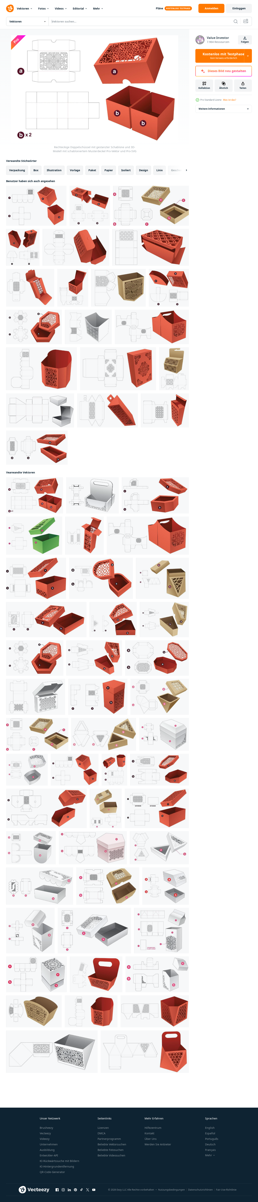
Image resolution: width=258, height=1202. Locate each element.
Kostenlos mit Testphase (224, 56)
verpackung (17, 170)
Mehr (96, 8)
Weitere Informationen (212, 108)
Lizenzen (103, 1128)
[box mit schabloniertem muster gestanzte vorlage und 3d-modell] (118, 368)
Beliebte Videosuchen (111, 1155)
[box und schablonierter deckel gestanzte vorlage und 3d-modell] (94, 930)
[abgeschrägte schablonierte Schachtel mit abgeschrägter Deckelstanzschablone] (157, 974)
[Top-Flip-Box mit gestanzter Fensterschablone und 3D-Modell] (72, 288)
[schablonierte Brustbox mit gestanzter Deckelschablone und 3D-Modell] (30, 930)
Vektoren (23, 8)
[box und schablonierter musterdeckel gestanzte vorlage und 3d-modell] (46, 619)
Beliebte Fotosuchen (111, 1150)
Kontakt (149, 1133)
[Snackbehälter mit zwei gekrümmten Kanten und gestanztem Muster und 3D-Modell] (152, 327)
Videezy (44, 1139)
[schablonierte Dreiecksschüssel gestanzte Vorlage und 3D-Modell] (52, 1051)
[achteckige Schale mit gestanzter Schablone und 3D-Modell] (41, 368)
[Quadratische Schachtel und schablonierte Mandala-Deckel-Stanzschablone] (36, 974)
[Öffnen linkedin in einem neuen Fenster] (69, 1189)
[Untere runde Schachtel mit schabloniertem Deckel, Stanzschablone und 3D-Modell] (31, 847)
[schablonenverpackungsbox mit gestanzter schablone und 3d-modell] (90, 206)
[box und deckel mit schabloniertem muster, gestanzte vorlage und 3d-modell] (36, 206)
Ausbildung (47, 1150)
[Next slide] (183, 170)
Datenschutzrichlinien (200, 1189)
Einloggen (239, 8)
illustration (54, 170)
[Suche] (235, 21)
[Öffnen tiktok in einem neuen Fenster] (81, 1189)
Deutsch (210, 1144)
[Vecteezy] (10, 8)
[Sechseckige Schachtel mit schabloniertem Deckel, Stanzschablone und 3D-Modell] (34, 327)
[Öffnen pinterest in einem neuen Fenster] (75, 1189)
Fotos (42, 8)
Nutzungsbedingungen (171, 1189)
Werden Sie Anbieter (158, 1144)
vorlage (75, 170)
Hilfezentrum (153, 1128)
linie (159, 170)
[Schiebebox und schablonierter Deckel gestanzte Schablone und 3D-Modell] (169, 288)
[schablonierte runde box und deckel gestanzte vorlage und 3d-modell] (27, 770)
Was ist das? (229, 99)
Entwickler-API (49, 1155)
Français (210, 1150)
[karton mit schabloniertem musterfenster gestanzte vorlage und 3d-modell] (165, 410)
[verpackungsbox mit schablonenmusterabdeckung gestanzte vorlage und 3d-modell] (23, 247)
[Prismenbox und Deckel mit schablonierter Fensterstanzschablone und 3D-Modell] (162, 578)
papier (108, 170)
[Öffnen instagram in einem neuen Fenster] (63, 1189)
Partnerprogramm (109, 1139)
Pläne (159, 8)
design (143, 170)
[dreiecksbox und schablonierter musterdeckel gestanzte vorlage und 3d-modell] (94, 658)
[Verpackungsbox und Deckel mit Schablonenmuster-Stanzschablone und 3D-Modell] (97, 697)
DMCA (101, 1133)
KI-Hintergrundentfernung (57, 1166)
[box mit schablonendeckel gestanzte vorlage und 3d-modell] (39, 886)
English (210, 1128)
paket (92, 170)
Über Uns (151, 1139)
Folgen (245, 41)
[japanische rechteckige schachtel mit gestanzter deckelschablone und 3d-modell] (37, 448)
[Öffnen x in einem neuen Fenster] (87, 1189)
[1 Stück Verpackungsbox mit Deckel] (40, 410)
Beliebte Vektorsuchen (112, 1144)
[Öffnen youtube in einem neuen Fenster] (93, 1189)
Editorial (78, 8)
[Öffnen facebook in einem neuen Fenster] (57, 1189)
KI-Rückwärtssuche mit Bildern (59, 1161)
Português (211, 1139)
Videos (59, 8)
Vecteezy (45, 1133)
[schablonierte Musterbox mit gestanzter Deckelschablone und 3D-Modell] (36, 578)
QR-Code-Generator (52, 1172)
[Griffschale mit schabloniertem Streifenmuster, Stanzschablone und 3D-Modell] (96, 974)
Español (210, 1133)
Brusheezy (46, 1128)
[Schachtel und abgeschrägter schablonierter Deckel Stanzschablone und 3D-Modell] (165, 886)
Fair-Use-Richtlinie (226, 1189)
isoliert (126, 170)
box (35, 170)
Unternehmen (49, 1144)
